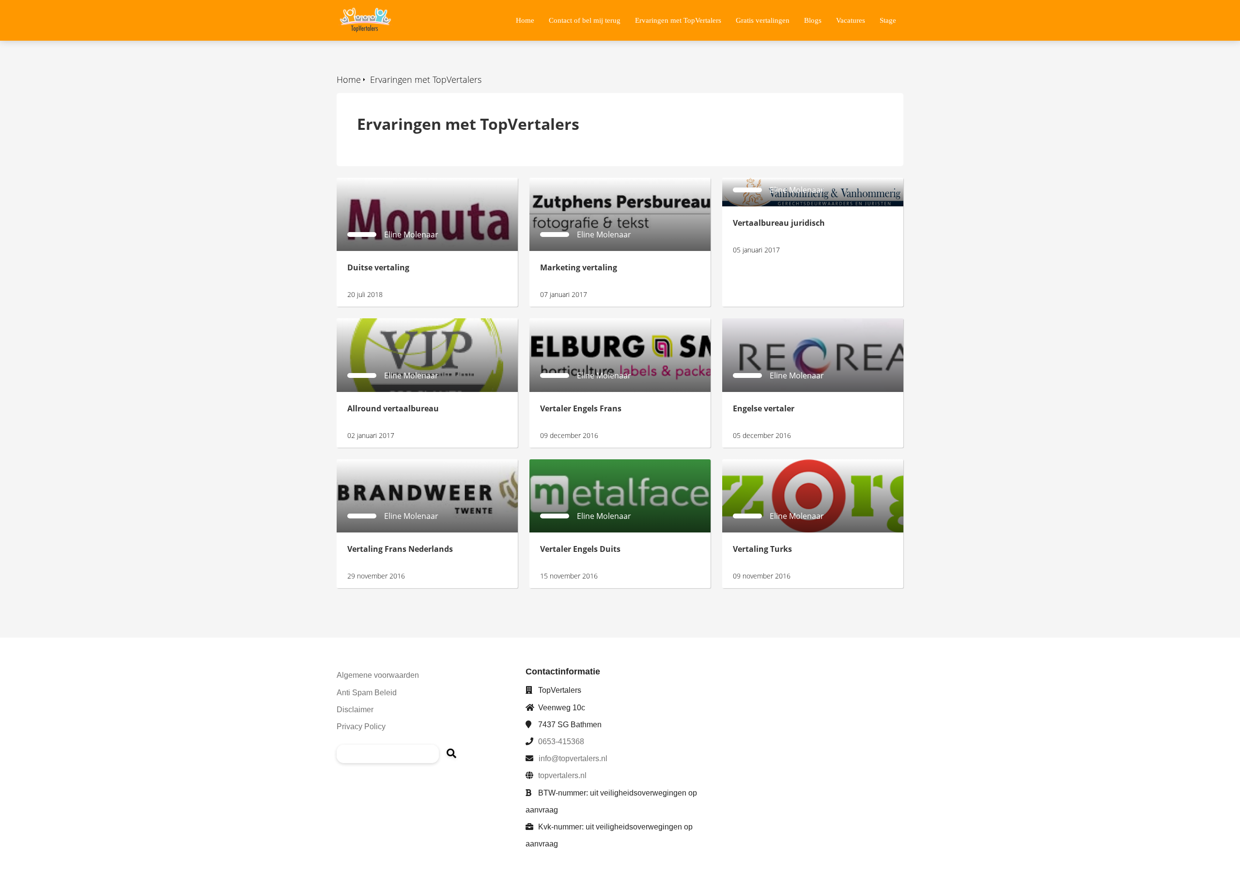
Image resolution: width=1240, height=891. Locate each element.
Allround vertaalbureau (379, 323)
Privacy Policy (361, 726)
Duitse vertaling (365, 183)
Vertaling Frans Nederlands (386, 464)
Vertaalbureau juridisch (765, 183)
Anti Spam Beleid (367, 692)
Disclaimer (355, 709)
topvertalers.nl (562, 775)
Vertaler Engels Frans (568, 323)
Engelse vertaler (751, 323)
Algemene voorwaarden (378, 675)
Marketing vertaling (564, 183)
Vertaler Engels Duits (567, 464)
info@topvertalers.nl (573, 758)
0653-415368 (561, 741)
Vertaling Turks (749, 464)
